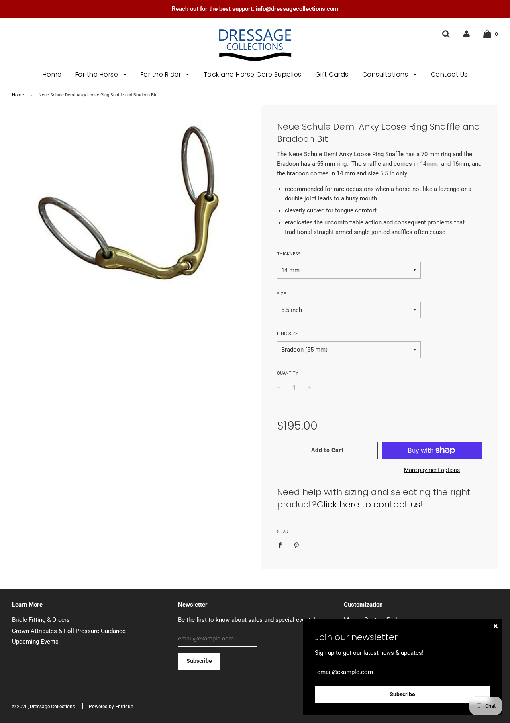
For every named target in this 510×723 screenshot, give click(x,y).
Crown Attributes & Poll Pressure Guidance (69, 631)
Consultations (386, 74)
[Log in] (466, 33)
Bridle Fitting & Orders (41, 619)
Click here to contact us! (370, 504)
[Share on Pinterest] (296, 545)
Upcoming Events (35, 641)
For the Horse (97, 74)
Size (281, 294)
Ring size (287, 333)
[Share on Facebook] (282, 545)
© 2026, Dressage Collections (43, 706)
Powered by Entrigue (111, 706)
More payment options (432, 470)
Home (52, 74)
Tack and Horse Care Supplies (253, 74)
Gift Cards (332, 74)
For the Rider (162, 74)
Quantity (287, 373)
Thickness (289, 254)
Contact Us (449, 74)
